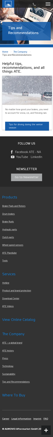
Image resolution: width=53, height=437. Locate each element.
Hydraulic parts (9, 229)
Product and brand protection (16, 290)
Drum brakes (8, 214)
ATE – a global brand (12, 343)
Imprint (37, 418)
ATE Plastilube (9, 253)
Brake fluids (8, 221)
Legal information (21, 418)
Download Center (10, 298)
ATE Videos (8, 306)
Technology (7, 366)
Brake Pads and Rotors (13, 206)
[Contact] (34, 4)
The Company (20, 52)
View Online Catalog (18, 320)
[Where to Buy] (46, 419)
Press (5, 358)
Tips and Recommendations (16, 382)
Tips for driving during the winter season (26, 126)
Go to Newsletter (26, 177)
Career (5, 418)
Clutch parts (8, 237)
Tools (5, 260)
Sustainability (8, 374)
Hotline (5, 283)
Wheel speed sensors (12, 245)
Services (8, 274)
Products (9, 197)
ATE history (8, 350)
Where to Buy (13, 395)
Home (5, 52)
